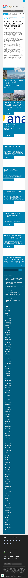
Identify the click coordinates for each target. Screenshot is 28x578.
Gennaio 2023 (8, 382)
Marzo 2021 (7, 419)
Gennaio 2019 (7, 464)
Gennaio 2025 (8, 341)
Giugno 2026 (7, 311)
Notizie (11, 18)
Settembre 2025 (8, 327)
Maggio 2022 (7, 395)
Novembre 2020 (8, 426)
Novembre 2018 (8, 467)
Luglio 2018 (7, 474)
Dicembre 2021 (8, 404)
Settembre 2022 (8, 389)
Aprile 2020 (7, 438)
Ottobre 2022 (7, 387)
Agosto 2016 (7, 514)
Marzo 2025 (7, 337)
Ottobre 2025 (7, 325)
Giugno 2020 (7, 435)
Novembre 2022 (8, 385)
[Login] (24, 1)
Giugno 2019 (7, 455)
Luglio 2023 (7, 371)
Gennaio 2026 (8, 320)
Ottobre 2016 (7, 510)
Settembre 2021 (8, 409)
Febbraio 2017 (7, 503)
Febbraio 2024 (8, 359)
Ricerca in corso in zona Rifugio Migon (12, 294)
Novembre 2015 (8, 529)
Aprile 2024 (7, 356)
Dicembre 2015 (8, 527)
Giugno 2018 (7, 476)
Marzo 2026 (7, 317)
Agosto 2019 (7, 452)
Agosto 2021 (7, 411)
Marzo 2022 (7, 399)
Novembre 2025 (8, 323)
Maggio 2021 (7, 416)
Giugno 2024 (7, 353)
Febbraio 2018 (7, 483)
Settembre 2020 (8, 430)
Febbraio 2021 (7, 421)
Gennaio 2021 (7, 423)
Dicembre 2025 (8, 322)
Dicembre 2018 (8, 466)
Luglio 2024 (7, 351)
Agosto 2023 (7, 370)
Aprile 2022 (7, 397)
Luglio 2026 (7, 310)
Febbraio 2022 (8, 401)
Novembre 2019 (8, 447)
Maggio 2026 (7, 313)
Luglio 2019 (7, 454)
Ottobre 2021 (7, 407)
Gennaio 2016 (7, 526)
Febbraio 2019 (7, 462)
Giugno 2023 (7, 373)
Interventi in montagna (12, 147)
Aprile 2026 (7, 315)
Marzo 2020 (7, 440)
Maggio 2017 (7, 498)
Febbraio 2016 (7, 524)
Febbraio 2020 (8, 442)
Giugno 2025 (7, 332)
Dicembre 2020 (8, 424)
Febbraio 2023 (8, 380)
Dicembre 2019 (8, 445)
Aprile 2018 (7, 479)
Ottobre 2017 (7, 490)
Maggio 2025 (7, 334)
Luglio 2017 (7, 495)
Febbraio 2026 (8, 318)
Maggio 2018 (7, 478)
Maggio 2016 (7, 519)
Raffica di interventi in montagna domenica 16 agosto (12, 215)
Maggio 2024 (7, 354)
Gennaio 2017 (7, 505)
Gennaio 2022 (8, 402)
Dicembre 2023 (8, 363)
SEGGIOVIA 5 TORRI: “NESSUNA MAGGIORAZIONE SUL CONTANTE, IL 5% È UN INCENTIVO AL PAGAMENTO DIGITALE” (13, 84)
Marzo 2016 (7, 522)
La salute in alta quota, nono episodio (12, 292)
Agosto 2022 (7, 390)
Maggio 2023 (7, 375)
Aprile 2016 (7, 520)
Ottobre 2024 (7, 346)
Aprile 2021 (7, 418)
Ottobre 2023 (7, 366)
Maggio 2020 (7, 436)
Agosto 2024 (7, 349)
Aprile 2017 (7, 500)
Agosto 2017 (7, 493)
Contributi (20, 576)
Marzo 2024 (7, 358)
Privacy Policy (8, 563)
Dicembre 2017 (8, 486)
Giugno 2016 (7, 517)
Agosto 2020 (7, 431)
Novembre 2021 (8, 406)
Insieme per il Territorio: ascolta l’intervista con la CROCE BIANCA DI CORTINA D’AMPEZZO (14, 288)
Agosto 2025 (7, 329)
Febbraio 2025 (8, 339)
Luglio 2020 (7, 433)
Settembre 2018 (8, 471)
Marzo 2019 (7, 460)
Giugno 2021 (7, 414)
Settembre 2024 (8, 347)
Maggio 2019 (7, 457)
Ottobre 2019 (7, 448)
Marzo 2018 (7, 481)
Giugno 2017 (7, 496)
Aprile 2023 (7, 377)
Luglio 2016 (7, 515)
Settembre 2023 (8, 368)
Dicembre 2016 (8, 507)
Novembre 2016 (8, 508)
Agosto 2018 (7, 472)
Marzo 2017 (7, 502)
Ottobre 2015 (7, 531)
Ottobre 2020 (7, 428)
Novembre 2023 (8, 365)
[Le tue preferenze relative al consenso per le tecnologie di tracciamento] (2, 575)
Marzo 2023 (7, 378)
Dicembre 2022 (8, 383)
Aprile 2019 (7, 459)
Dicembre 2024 (8, 342)
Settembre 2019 (8, 450)
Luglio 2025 (7, 330)
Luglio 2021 (7, 412)
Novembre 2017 (8, 488)
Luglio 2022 (7, 392)
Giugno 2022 (7, 394)
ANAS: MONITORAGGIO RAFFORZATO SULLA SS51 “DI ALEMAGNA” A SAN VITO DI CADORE (14, 286)
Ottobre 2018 (7, 469)
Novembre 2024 (8, 344)
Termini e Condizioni (17, 563)
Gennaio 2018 (7, 484)
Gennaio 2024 (8, 361)
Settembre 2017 (8, 491)
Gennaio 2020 (8, 443)
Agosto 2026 (7, 308)
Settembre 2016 (8, 512)
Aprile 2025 (7, 335)
